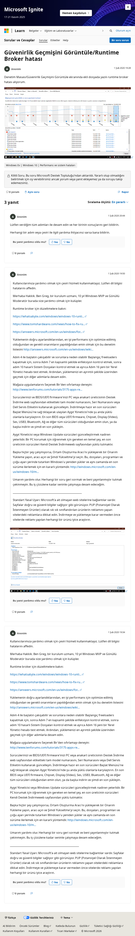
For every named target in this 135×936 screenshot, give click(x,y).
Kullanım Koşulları (13, 931)
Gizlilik (83, 926)
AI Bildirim (9, 926)
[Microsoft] (6, 30)
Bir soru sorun (120, 40)
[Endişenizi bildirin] (32, 253)
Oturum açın (123, 30)
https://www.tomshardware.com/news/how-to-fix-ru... (49, 324)
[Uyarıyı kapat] (128, 7)
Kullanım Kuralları (39, 931)
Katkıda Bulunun (65, 926)
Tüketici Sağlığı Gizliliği (107, 926)
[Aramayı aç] (110, 31)
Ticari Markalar (66, 931)
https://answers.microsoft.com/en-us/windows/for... (47, 332)
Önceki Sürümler (29, 926)
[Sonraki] (103, 30)
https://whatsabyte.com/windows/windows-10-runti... (48, 316)
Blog (46, 926)
